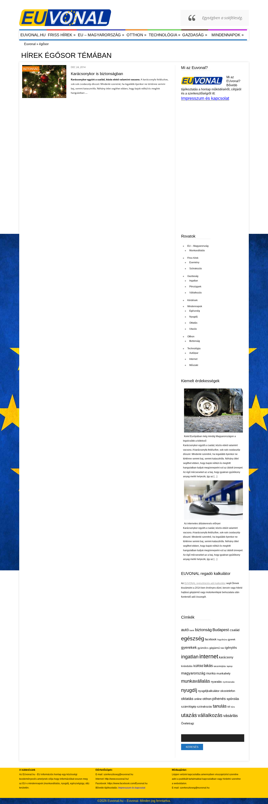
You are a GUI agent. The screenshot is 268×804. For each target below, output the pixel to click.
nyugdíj (189, 690)
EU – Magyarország (101, 35)
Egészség (194, 310)
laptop (229, 666)
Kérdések (192, 300)
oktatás (187, 698)
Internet (193, 359)
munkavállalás (195, 681)
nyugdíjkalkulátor (209, 690)
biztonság (203, 630)
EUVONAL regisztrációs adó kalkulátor (205, 583)
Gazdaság (194, 35)
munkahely (223, 673)
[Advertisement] (210, 199)
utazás (189, 715)
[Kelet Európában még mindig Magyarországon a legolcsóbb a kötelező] (213, 431)
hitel (222, 648)
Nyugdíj (193, 316)
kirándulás (187, 666)
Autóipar (193, 353)
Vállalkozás (195, 292)
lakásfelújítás (220, 666)
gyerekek (189, 647)
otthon (206, 699)
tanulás (220, 706)
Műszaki (193, 365)
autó (185, 630)
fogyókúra (222, 639)
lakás (208, 665)
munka (211, 673)
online (198, 699)
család (234, 630)
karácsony (226, 657)
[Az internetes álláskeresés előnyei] (213, 519)
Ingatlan (193, 280)
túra (233, 707)
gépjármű (214, 647)
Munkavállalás (197, 250)
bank (192, 630)
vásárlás (230, 715)
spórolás (233, 699)
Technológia (164, 35)
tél (228, 706)
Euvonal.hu (33, 35)
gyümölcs (203, 647)
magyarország (193, 673)
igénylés (231, 647)
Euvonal (30, 44)
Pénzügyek (195, 286)
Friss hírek (62, 35)
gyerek (231, 639)
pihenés (219, 698)
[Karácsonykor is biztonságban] (44, 97)
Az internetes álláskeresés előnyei (202, 523)
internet (208, 656)
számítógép (188, 706)
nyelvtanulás (229, 682)
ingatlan (190, 656)
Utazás (193, 329)
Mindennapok (227, 35)
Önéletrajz (187, 723)
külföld (198, 666)
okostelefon (227, 690)
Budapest (220, 630)
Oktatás (193, 322)
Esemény (194, 262)
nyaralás (216, 681)
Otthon (136, 35)
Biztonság (30, 69)
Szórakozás (195, 268)
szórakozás (204, 706)
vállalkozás (210, 715)
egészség (192, 639)
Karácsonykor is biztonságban (97, 74)
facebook (211, 639)
